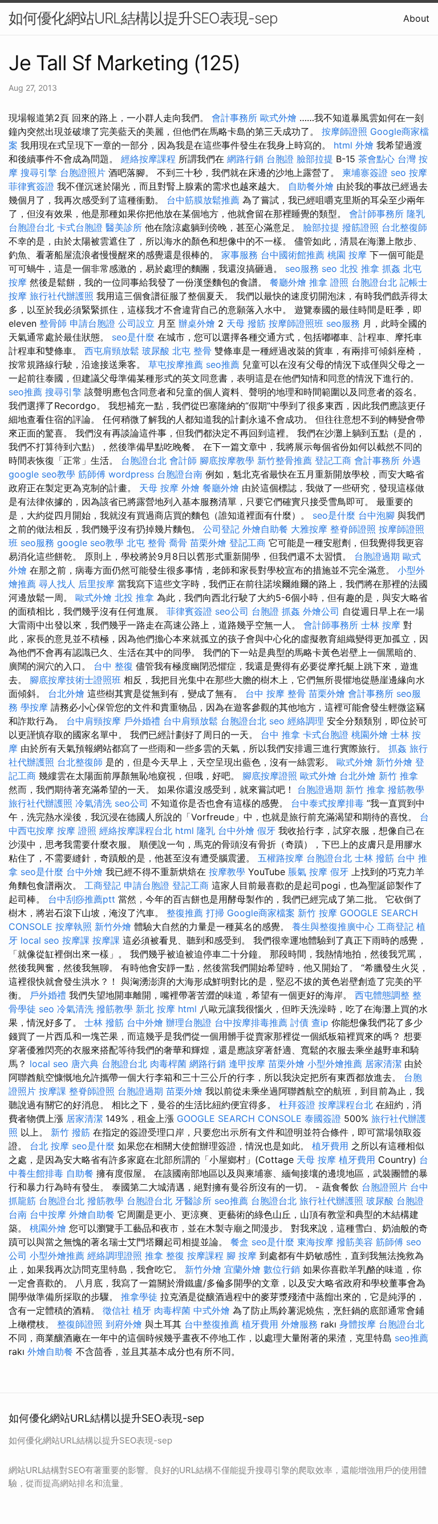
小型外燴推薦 (334, 1063)
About (416, 18)
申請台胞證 (92, 323)
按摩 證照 (76, 830)
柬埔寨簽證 (365, 172)
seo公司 (232, 611)
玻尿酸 (155, 350)
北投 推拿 (359, 268)
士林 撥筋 (374, 858)
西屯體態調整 (382, 995)
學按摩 (34, 707)
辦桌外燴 (197, 323)
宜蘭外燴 (242, 1269)
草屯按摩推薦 (175, 364)
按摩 (418, 172)
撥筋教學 (406, 789)
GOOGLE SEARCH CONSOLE (239, 1118)
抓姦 (391, 268)
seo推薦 (223, 364)
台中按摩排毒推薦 (250, 1022)
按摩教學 (227, 871)
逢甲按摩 (247, 1063)
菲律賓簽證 (31, 186)
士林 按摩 (380, 625)
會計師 (183, 460)
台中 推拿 (280, 734)
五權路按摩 (280, 858)
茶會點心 (376, 159)
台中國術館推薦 (293, 254)
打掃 (215, 913)
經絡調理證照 (114, 1255)
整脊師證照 (353, 529)
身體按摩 (357, 1324)
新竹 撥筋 (70, 1132)
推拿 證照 (328, 282)
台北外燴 (66, 693)
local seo (40, 940)
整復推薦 (185, 913)
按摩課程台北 (345, 1104)
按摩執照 (73, 926)
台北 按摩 (49, 1146)
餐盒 (239, 1242)
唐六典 (85, 1063)
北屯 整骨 (192, 350)
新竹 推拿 (398, 775)
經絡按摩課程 (148, 159)
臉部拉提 (315, 159)
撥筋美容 (354, 1242)
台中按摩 (48, 1214)
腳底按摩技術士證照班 (75, 679)
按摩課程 (205, 1255)
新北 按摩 (155, 1008)
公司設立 (136, 323)
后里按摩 (96, 583)
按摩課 (76, 940)
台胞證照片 (83, 172)
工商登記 (102, 885)
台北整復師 (404, 227)
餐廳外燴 (288, 282)
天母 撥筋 (246, 323)
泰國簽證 (323, 1118)
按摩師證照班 (296, 323)
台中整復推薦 (211, 1324)
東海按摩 (315, 1242)
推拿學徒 (139, 1296)
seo (398, 172)
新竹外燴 (394, 762)
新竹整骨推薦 (284, 460)
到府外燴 (124, 1324)
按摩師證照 (344, 131)
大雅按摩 (309, 529)
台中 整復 (113, 666)
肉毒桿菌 (168, 1063)
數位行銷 (281, 1269)
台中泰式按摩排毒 (327, 803)
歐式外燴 (278, 117)
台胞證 (280, 159)
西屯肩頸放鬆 (111, 350)
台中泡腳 (376, 515)
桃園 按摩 (347, 254)
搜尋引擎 (39, 172)
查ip (319, 1022)
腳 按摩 (241, 1255)
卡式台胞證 (80, 227)
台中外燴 (236, 830)
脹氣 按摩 (307, 871)
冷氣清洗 (93, 803)
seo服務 (302, 268)
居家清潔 (383, 1063)
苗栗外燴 (208, 542)
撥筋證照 (360, 227)
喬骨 (178, 542)
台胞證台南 (179, 474)
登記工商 (333, 460)
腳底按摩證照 (269, 775)
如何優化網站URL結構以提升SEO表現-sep (143, 18)
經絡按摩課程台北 (135, 830)
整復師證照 (80, 1324)
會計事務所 (234, 117)
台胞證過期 (377, 556)
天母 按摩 (159, 488)
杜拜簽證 (297, 1104)
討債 (299, 1022)
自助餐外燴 (311, 186)
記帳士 (413, 282)
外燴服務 (299, 1324)
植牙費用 (330, 1146)
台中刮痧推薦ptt (81, 899)
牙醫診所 (193, 1200)
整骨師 (53, 323)
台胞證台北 (31, 227)
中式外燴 (211, 1310)
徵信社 (116, 1310)
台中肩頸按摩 (93, 721)
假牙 (266, 830)
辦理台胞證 (189, 1022)
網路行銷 (245, 159)
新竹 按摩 (317, 913)
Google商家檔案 (261, 913)
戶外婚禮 (142, 721)
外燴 (364, 145)
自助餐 (80, 1173)
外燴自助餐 (265, 529)
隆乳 (416, 213)
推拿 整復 (164, 1255)
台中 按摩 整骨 (275, 693)
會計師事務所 (376, 213)
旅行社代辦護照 (62, 296)
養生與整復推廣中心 (333, 926)
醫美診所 (124, 227)
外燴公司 (321, 611)
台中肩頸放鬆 (190, 721)
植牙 (142, 1310)
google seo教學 (42, 474)
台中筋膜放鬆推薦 (203, 200)
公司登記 (221, 529)
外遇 (412, 460)
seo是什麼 (133, 337)
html (343, 145)
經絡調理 (305, 721)
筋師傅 (92, 474)
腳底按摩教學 (227, 460)
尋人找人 (57, 583)
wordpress (131, 474)
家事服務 (239, 254)
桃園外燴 (369, 734)
